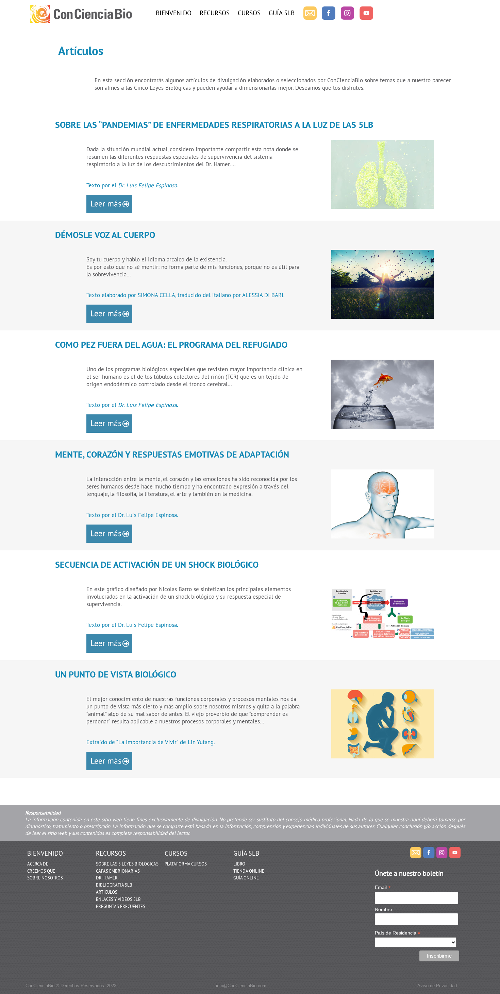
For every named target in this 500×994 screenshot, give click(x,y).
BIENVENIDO (173, 13)
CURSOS (249, 13)
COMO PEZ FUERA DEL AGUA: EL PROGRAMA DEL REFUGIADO (171, 344)
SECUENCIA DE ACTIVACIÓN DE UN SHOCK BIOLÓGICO (157, 564)
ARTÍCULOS (106, 892)
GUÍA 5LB (282, 13)
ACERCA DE (37, 864)
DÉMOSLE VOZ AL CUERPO (105, 235)
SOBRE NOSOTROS (45, 877)
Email (383, 887)
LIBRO (239, 864)
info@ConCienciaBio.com (241, 985)
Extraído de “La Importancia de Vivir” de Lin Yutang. (150, 742)
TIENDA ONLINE (248, 871)
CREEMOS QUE (41, 871)
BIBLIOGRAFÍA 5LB (114, 885)
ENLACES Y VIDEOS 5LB (118, 899)
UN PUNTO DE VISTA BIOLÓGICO (115, 674)
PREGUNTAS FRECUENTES (120, 906)
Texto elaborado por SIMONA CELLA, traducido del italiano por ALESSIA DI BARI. (185, 295)
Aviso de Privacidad (437, 985)
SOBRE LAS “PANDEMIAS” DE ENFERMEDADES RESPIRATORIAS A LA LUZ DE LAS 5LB (214, 125)
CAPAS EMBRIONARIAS (118, 871)
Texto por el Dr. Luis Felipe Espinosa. (132, 515)
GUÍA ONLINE (246, 877)
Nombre (383, 909)
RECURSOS (215, 13)
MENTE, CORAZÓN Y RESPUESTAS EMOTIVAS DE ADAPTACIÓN (172, 454)
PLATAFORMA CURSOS (186, 864)
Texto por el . (132, 185)
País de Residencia (397, 933)
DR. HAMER (107, 877)
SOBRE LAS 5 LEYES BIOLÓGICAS (127, 864)
